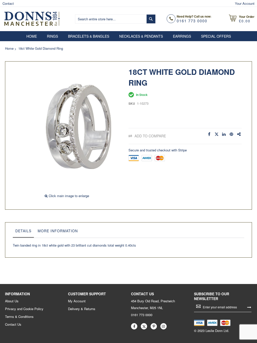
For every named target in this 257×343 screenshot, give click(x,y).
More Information (58, 230)
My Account (77, 301)
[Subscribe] (249, 307)
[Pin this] (231, 134)
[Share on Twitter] (216, 134)
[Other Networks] (239, 134)
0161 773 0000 (192, 20)
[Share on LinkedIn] (224, 134)
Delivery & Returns (81, 309)
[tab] (23, 232)
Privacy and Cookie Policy (24, 309)
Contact (8, 3)
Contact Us (13, 324)
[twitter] (144, 326)
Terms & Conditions (19, 316)
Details (23, 230)
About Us (12, 301)
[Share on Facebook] (209, 134)
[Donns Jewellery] (32, 18)
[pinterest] (154, 326)
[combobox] (115, 19)
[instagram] (163, 326)
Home (9, 48)
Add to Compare (150, 135)
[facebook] (134, 326)
